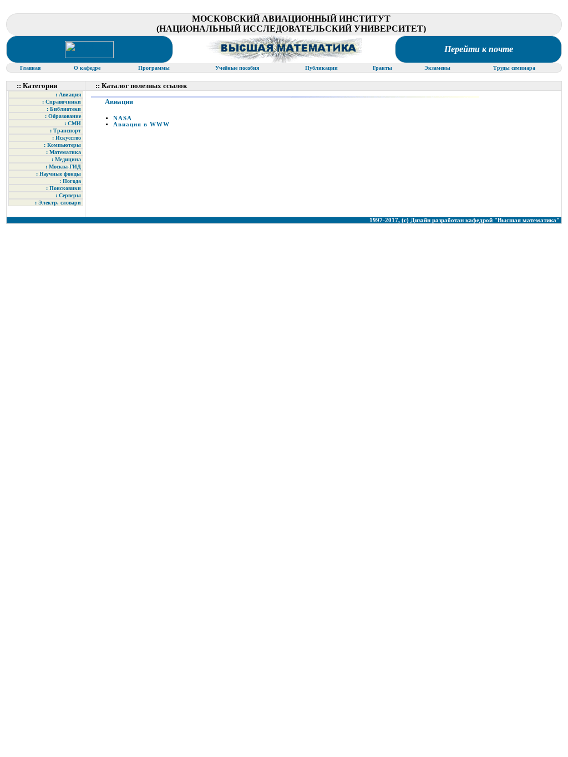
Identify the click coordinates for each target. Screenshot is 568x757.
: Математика (63, 152)
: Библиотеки (64, 109)
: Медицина (66, 159)
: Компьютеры (62, 145)
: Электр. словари (58, 203)
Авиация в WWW (141, 124)
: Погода (70, 181)
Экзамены (438, 68)
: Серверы (68, 195)
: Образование (63, 116)
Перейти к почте (478, 49)
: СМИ (72, 123)
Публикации (321, 68)
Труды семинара (515, 68)
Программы (154, 68)
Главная (31, 68)
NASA (122, 118)
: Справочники (61, 102)
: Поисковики (63, 188)
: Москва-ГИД (63, 166)
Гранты (383, 68)
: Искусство (66, 138)
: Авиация (68, 94)
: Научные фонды (58, 174)
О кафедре (88, 68)
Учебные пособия (238, 68)
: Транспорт (65, 130)
